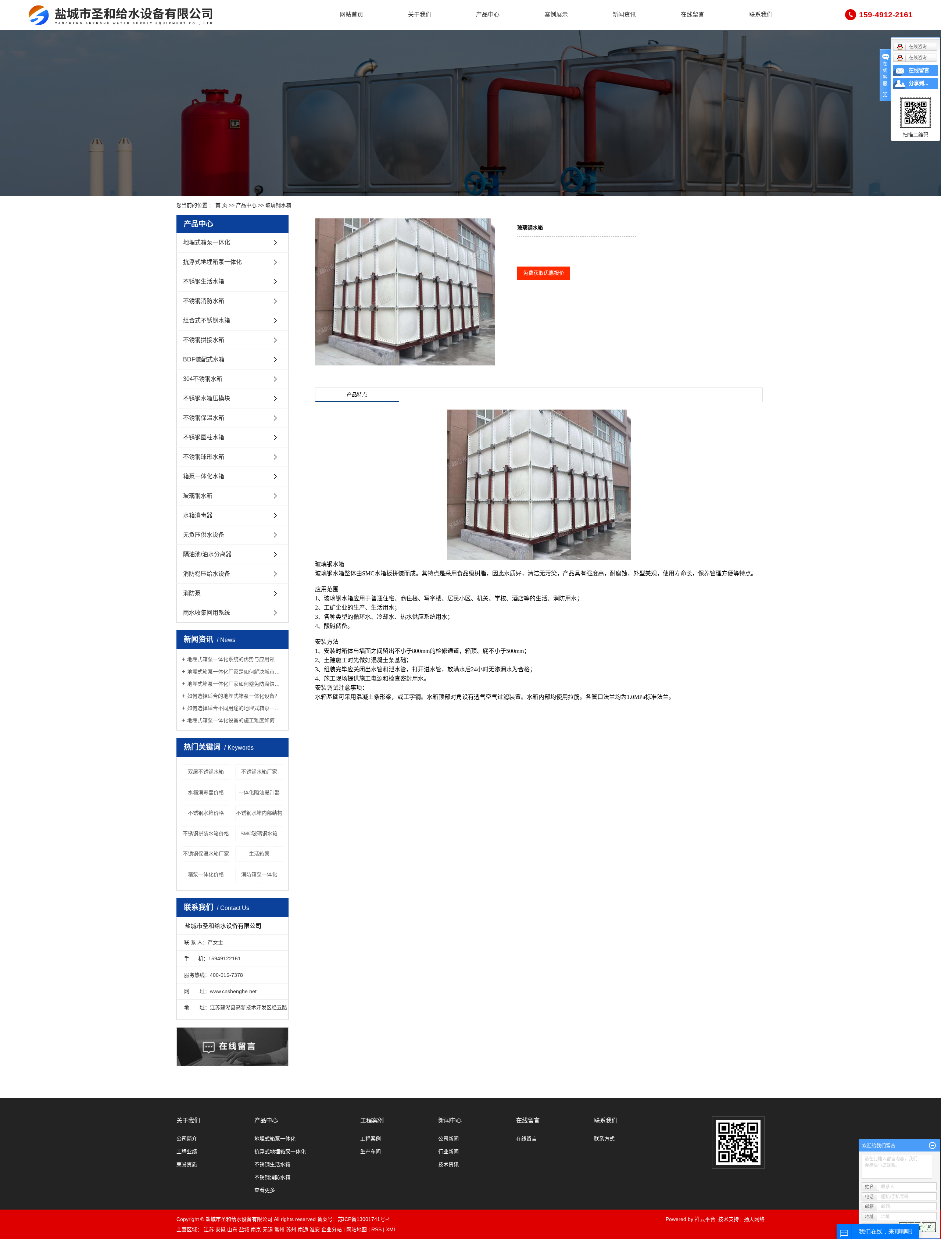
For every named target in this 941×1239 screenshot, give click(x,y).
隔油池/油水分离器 (207, 554)
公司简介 (186, 1139)
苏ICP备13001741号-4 (364, 1219)
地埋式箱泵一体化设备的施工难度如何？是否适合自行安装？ (235, 720)
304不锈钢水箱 (202, 379)
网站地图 (356, 1229)
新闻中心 (450, 1120)
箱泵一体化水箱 (203, 476)
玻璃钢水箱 (278, 205)
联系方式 (604, 1139)
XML (391, 1229)
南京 (256, 1229)
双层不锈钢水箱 (206, 772)
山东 (232, 1229)
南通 (303, 1229)
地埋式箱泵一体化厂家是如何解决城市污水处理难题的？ (235, 672)
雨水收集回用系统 (206, 613)
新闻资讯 (624, 14)
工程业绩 (186, 1151)
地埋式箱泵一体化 (206, 242)
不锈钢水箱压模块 (206, 398)
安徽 (220, 1229)
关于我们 (420, 14)
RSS (376, 1229)
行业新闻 (448, 1151)
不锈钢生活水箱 (203, 281)
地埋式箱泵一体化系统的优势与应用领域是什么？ (235, 659)
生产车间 (370, 1151)
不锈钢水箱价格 (206, 813)
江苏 (209, 1229)
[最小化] (932, 1145)
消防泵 (192, 593)
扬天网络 (754, 1219)
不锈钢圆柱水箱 (203, 437)
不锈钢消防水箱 (203, 301)
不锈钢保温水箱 (203, 418)
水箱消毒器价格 (206, 792)
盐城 (244, 1229)
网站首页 (351, 14)
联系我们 (761, 14)
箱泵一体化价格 (206, 874)
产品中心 (488, 14)
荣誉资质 (186, 1164)
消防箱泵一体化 (259, 874)
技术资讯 (448, 1164)
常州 (279, 1229)
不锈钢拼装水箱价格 (206, 833)
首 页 (221, 205)
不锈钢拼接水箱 (203, 340)
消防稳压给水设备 (206, 574)
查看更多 (264, 1190)
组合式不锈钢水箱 (206, 320)
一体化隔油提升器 (259, 792)
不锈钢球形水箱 (203, 457)
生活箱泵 (259, 854)
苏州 (291, 1229)
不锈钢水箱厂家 (259, 772)
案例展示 (556, 14)
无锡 (267, 1229)
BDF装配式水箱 (204, 359)
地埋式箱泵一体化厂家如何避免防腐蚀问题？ (235, 684)
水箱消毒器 (197, 515)
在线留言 (692, 14)
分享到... (919, 83)
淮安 (315, 1229)
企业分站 (331, 1229)
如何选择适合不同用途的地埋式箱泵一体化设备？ (235, 708)
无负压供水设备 (203, 535)
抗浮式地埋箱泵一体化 (212, 262)
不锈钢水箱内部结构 (259, 813)
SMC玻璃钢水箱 (259, 833)
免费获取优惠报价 (543, 273)
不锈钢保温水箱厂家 (206, 854)
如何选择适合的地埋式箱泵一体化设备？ (233, 696)
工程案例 (372, 1120)
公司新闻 (448, 1139)
